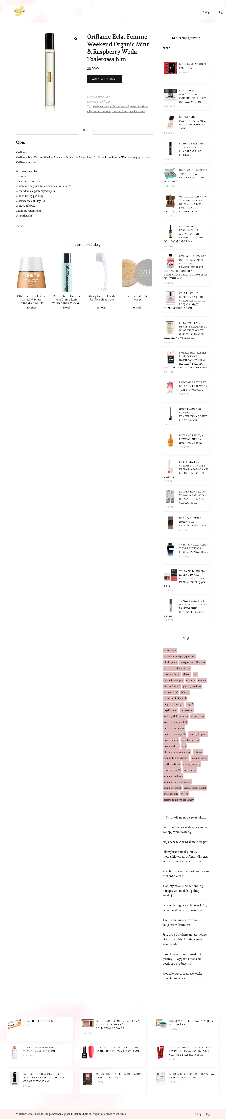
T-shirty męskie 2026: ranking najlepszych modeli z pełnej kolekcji (183, 890)
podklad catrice (199, 757)
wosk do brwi (137, 111)
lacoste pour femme (174, 728)
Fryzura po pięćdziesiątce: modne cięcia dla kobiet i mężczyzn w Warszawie (185, 939)
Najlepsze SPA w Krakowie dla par (185, 842)
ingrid (190, 704)
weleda (184, 793)
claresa (186, 674)
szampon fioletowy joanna (177, 781)
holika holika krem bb (175, 698)
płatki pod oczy (172, 764)
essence (202, 680)
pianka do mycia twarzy (176, 757)
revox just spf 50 (172, 769)
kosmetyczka (197, 716)
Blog (220, 12)
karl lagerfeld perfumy (176, 716)
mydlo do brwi (171, 745)
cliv (195, 674)
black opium (170, 662)
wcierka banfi (171, 793)
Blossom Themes (81, 1114)
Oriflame (105, 101)
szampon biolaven (173, 775)
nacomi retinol (139, 106)
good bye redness (192, 686)
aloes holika (170, 650)
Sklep (206, 12)
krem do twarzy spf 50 (175, 722)
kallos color (186, 710)
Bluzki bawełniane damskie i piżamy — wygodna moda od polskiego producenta (182, 959)
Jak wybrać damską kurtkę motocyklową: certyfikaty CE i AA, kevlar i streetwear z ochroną (185, 856)
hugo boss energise (174, 704)
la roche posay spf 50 (175, 734)
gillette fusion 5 (119, 106)
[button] (76, 39)
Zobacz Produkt (104, 79)
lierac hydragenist (198, 734)
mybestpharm (171, 739)
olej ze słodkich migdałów (177, 751)
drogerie (190, 680)
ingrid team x (170, 710)
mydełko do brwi (190, 739)
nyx (184, 745)
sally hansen (190, 769)
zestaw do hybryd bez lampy (179, 799)
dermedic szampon (173, 680)
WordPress (119, 1114)
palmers (198, 751)
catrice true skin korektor (177, 668)
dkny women (101, 106)
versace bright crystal (195, 787)
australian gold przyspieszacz (179, 656)
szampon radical (172, 787)
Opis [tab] (85, 130)
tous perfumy (120, 111)
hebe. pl (185, 692)
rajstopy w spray (191, 764)
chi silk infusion (172, 674)
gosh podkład (171, 692)
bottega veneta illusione (192, 662)
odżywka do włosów (99, 111)
